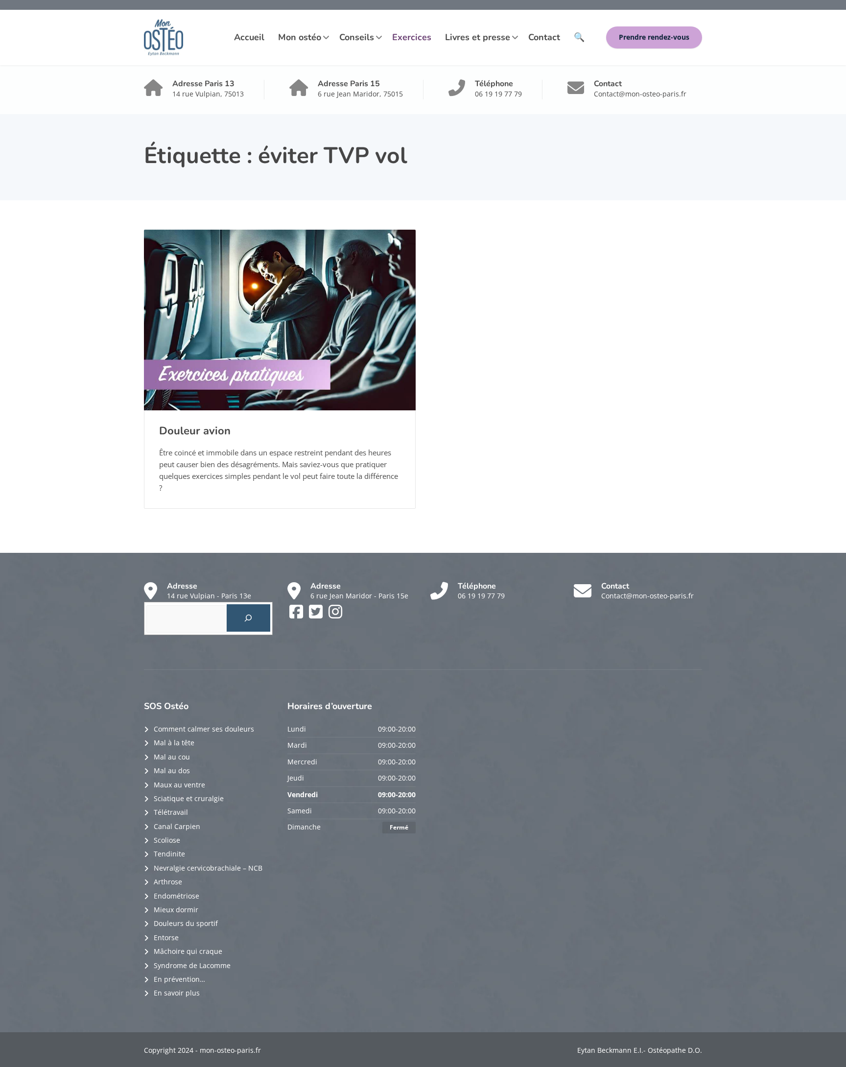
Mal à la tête (174, 742)
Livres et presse (477, 37)
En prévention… (179, 979)
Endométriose (176, 896)
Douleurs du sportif (186, 923)
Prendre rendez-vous (654, 37)
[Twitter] (317, 614)
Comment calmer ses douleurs (204, 729)
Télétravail (171, 812)
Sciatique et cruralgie (189, 798)
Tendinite (169, 853)
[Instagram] (335, 614)
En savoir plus (177, 992)
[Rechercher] (248, 618)
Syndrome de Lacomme (192, 965)
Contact (544, 37)
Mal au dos (172, 770)
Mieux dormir (176, 909)
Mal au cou (172, 756)
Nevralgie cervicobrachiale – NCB (208, 868)
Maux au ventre (179, 784)
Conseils (356, 37)
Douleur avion (195, 431)
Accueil (249, 37)
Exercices (411, 37)
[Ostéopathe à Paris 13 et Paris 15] (163, 37)
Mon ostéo (299, 37)
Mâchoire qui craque (188, 951)
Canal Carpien (177, 826)
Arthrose (168, 881)
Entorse (166, 937)
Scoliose (167, 840)
